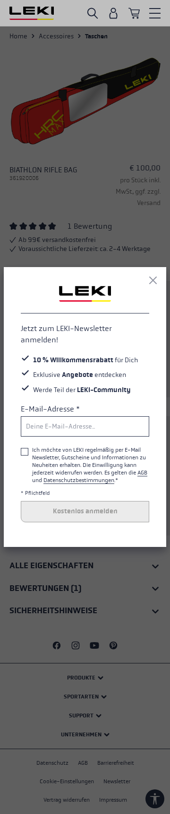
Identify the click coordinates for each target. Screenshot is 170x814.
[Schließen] (153, 280)
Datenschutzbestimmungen (78, 480)
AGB (142, 472)
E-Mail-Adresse (50, 408)
